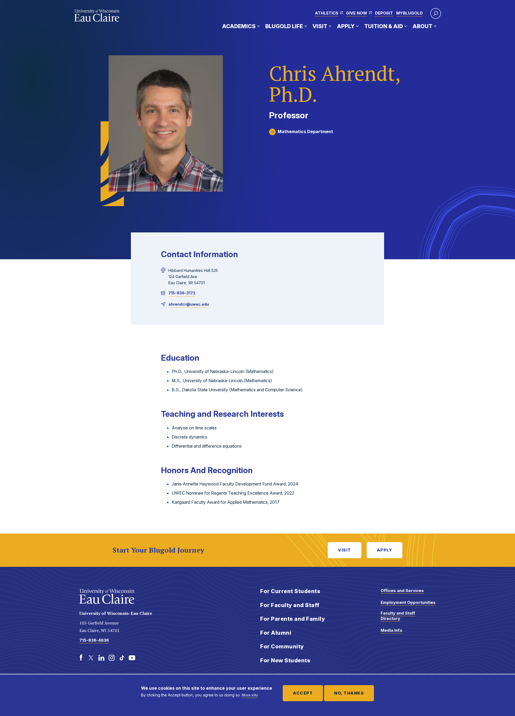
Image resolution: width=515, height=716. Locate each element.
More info (250, 695)
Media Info (391, 630)
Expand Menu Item (258, 26)
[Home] (97, 15)
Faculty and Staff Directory (398, 616)
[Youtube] (132, 658)
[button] (435, 13)
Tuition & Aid (383, 26)
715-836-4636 (94, 640)
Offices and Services (402, 590)
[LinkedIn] (101, 658)
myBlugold (409, 13)
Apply (346, 26)
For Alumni (275, 633)
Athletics (326, 13)
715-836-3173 (181, 293)
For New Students (285, 660)
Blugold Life (284, 26)
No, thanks (349, 693)
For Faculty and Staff (289, 605)
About (422, 26)
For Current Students (290, 591)
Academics (239, 26)
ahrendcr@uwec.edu (188, 304)
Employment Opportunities (408, 602)
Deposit (384, 13)
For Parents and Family (292, 619)
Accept (303, 693)
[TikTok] (122, 658)
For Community (282, 646)
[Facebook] (81, 658)
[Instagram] (111, 658)
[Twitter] (91, 658)
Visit (319, 26)
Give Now (356, 13)
